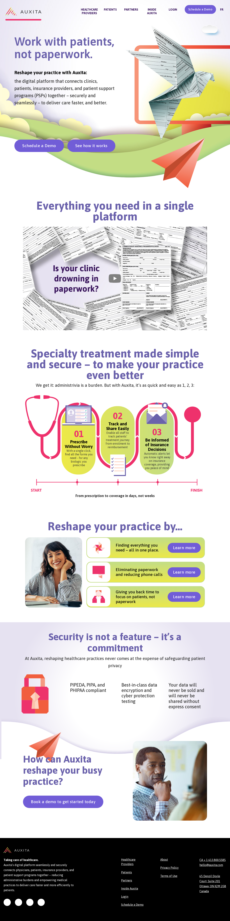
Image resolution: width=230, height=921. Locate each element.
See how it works (91, 145)
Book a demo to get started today (63, 801)
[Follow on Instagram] (7, 902)
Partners (131, 9)
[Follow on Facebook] (41, 902)
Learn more (184, 547)
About (164, 859)
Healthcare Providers (89, 11)
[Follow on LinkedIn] (18, 902)
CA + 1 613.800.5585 (212, 860)
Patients (110, 9)
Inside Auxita (152, 11)
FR (221, 9)
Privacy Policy (169, 867)
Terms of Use (168, 876)
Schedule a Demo (200, 9)
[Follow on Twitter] (29, 902)
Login (173, 9)
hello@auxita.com (211, 865)
